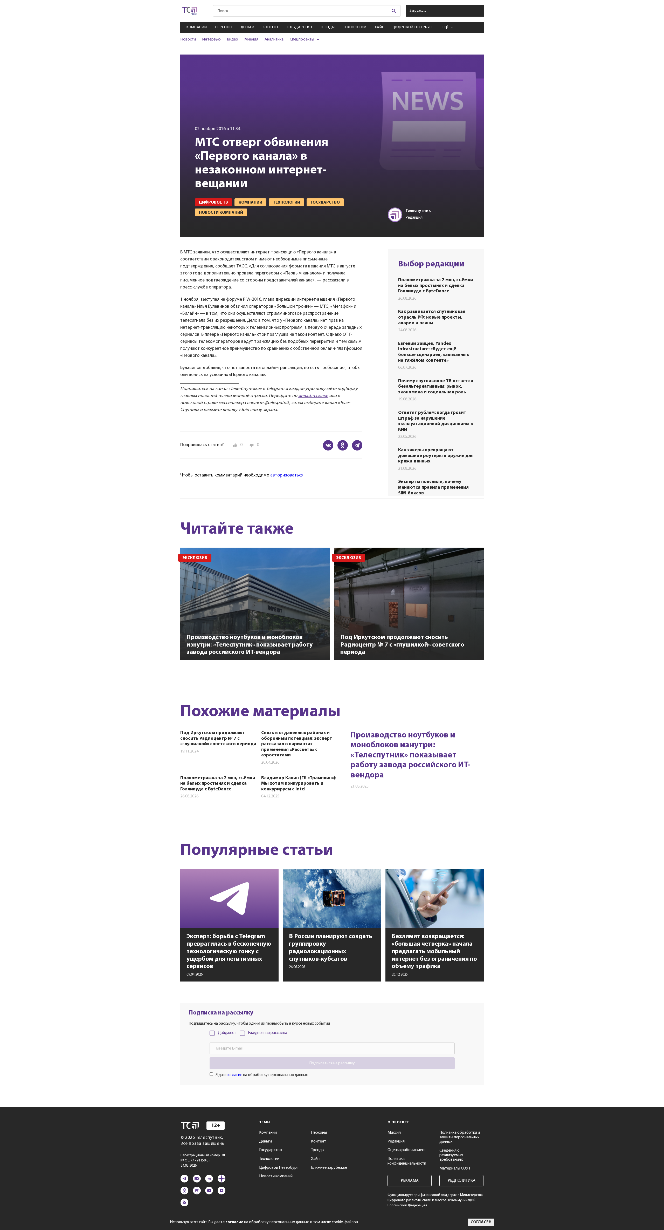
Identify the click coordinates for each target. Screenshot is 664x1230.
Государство (299, 27)
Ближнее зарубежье (329, 1168)
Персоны (223, 27)
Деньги (247, 27)
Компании (196, 27)
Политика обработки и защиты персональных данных (459, 1137)
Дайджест (227, 1033)
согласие (234, 1075)
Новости (188, 39)
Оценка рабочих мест (407, 1150)
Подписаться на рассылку (332, 1063)
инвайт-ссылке (313, 396)
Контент (271, 27)
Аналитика (274, 39)
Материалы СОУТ (455, 1168)
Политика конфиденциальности (407, 1161)
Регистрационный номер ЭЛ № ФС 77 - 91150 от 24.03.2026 (203, 1160)
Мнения (251, 39)
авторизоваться (286, 475)
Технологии (354, 27)
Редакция (396, 1141)
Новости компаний (276, 1176)
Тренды (327, 27)
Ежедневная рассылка (267, 1033)
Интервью (211, 39)
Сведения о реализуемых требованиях (451, 1155)
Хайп (380, 27)
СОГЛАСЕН (481, 1222)
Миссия (394, 1133)
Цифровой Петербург (413, 27)
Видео (232, 39)
